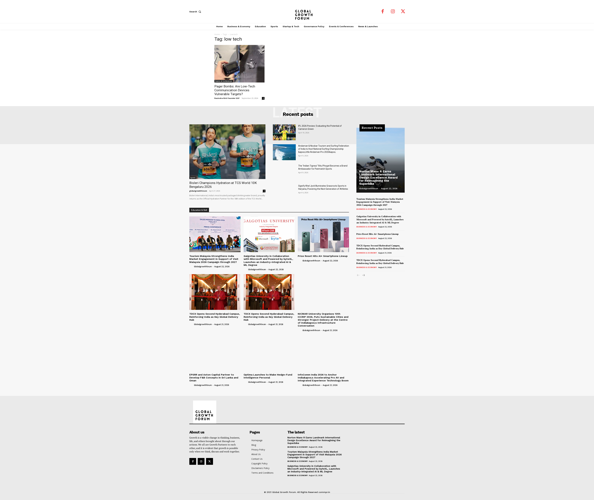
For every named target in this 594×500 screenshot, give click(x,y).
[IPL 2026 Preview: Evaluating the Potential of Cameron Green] (284, 132)
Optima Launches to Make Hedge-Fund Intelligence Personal (268, 376)
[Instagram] (393, 11)
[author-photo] (191, 266)
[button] (195, 11)
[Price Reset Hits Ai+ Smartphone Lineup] (323, 234)
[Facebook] (382, 11)
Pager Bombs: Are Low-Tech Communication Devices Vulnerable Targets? (234, 90)
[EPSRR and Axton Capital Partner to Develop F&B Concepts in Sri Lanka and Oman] (215, 353)
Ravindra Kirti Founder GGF (226, 98)
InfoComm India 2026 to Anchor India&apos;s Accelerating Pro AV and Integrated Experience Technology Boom (323, 377)
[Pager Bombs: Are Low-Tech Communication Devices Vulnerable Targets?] (239, 63)
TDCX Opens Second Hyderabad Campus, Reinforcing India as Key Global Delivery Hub (214, 316)
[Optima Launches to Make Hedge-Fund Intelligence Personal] (269, 353)
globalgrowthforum (198, 191)
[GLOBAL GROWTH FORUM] (297, 11)
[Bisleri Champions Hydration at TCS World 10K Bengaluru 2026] (227, 151)
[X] (403, 11)
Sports (193, 178)
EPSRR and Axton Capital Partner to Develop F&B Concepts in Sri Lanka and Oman (213, 377)
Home (217, 34)
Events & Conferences (223, 81)
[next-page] (363, 275)
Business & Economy (366, 209)
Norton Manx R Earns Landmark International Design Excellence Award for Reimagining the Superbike (378, 177)
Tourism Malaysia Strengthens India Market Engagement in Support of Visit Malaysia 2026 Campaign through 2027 (213, 259)
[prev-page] (358, 275)
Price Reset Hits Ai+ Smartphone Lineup (323, 256)
